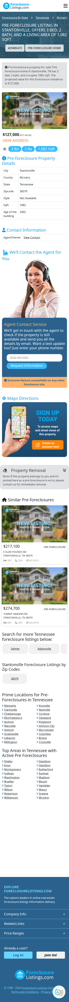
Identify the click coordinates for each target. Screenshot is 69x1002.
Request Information (27, 365)
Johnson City (46, 726)
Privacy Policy (49, 992)
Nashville (44, 710)
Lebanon (9, 738)
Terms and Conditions (25, 992)
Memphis (10, 706)
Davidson (45, 761)
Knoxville (44, 706)
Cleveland (45, 718)
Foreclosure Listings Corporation (42, 988)
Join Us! (51, 955)
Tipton (8, 785)
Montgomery (12, 769)
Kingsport (45, 722)
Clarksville (10, 710)
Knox (7, 765)
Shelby (8, 761)
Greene (43, 793)
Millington (10, 742)
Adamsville (44, 649)
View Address (15, 140)
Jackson (9, 722)
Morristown (46, 730)
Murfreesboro (13, 718)
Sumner (44, 773)
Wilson (8, 789)
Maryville (10, 726)
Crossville (45, 742)
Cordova (44, 714)
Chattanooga (12, 714)
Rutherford (46, 769)
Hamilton (44, 765)
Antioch (9, 730)
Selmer (15, 649)
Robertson (11, 793)
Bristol (43, 738)
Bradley (9, 781)
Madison (44, 777)
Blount (43, 781)
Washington (12, 777)
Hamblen (44, 785)
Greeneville (11, 734)
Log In (18, 955)
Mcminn (44, 797)
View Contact (32, 237)
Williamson (11, 797)
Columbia (45, 734)
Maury (43, 789)
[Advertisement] (34, 834)
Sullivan (9, 773)
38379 (14, 678)
